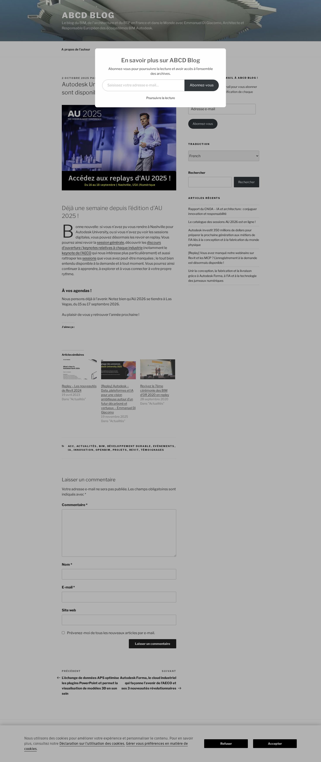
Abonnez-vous (202, 85)
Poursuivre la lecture (160, 98)
